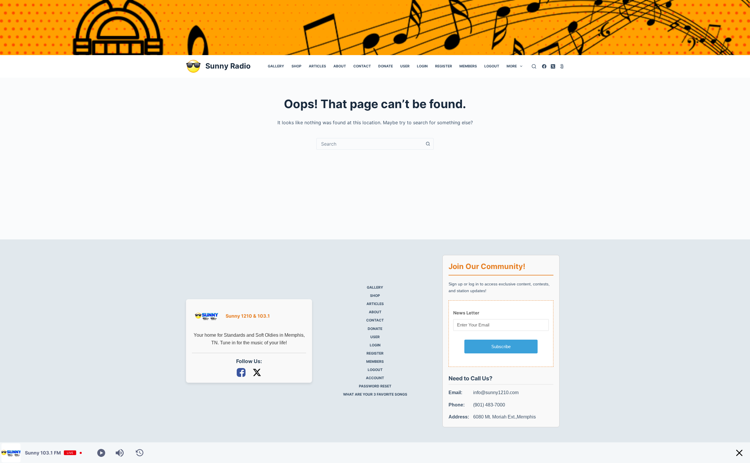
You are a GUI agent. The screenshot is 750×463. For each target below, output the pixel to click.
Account (375, 378)
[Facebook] (544, 66)
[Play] (101, 453)
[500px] (562, 66)
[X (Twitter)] (553, 66)
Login (422, 66)
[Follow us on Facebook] (242, 372)
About (339, 66)
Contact (362, 66)
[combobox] (369, 144)
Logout (491, 66)
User (405, 66)
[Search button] (427, 143)
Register (443, 66)
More (512, 66)
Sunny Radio (227, 66)
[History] (139, 453)
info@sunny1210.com (496, 392)
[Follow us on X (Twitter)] (257, 372)
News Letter (466, 313)
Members (468, 66)
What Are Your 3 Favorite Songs (375, 394)
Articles (317, 66)
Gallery (276, 66)
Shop (296, 66)
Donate (385, 66)
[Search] (534, 66)
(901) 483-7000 (489, 404)
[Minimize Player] (739, 453)
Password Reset (375, 386)
